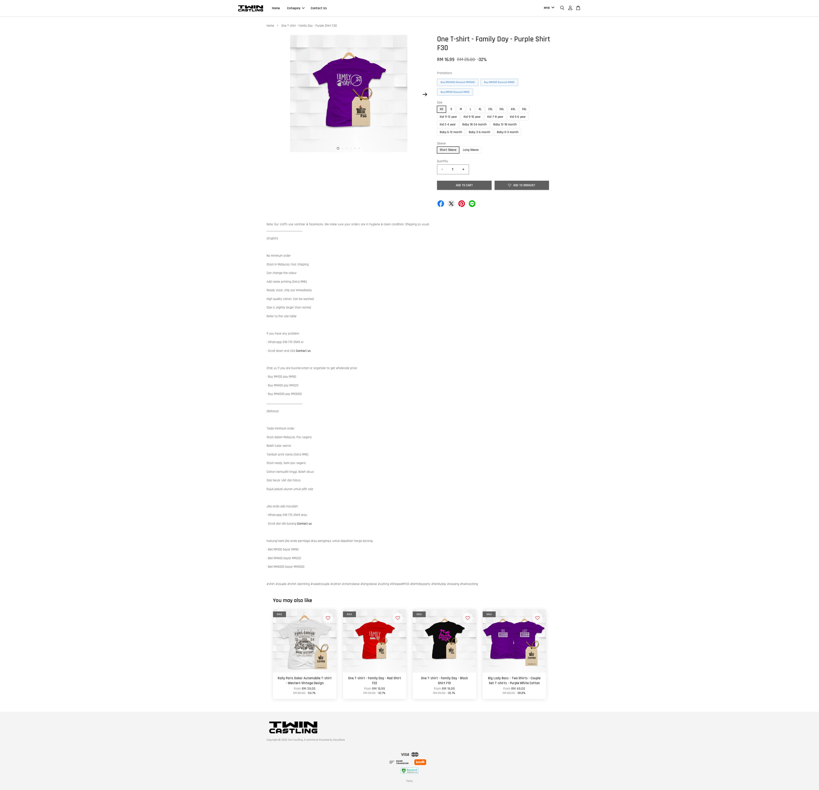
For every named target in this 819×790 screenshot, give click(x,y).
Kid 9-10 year (472, 117)
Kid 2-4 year (448, 124)
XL (480, 109)
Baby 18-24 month (474, 124)
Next (425, 94)
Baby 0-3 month (507, 132)
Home (276, 8)
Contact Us (319, 8)
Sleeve (441, 143)
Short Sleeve (448, 150)
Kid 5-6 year (518, 117)
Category (293, 8)
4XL (513, 109)
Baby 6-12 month (451, 132)
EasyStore (339, 740)
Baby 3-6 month (479, 132)
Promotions (444, 73)
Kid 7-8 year (495, 117)
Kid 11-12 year (448, 117)
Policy (409, 781)
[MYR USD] (548, 8)
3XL (501, 109)
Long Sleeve (471, 150)
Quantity (442, 161)
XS (441, 109)
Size (439, 102)
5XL (524, 109)
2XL (490, 109)
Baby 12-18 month (505, 124)
